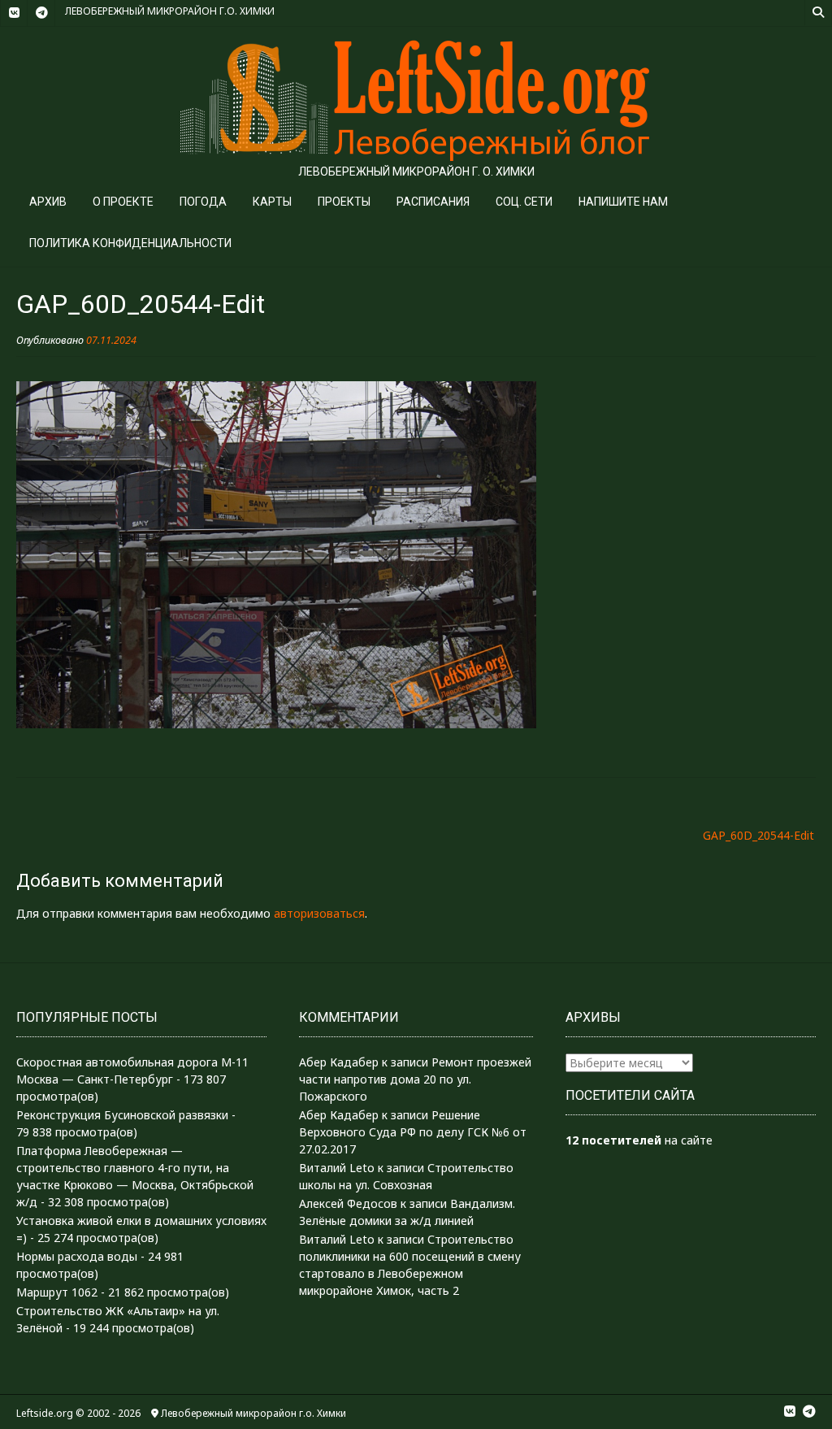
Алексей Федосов (348, 1203)
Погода (203, 201)
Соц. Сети (524, 201)
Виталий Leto (337, 1167)
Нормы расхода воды (76, 1256)
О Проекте (123, 201)
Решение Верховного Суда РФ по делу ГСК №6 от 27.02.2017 (412, 1132)
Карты (272, 201)
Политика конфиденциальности (130, 243)
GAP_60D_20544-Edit (758, 835)
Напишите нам (623, 201)
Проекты (344, 201)
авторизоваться (319, 913)
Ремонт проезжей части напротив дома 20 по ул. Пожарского (415, 1079)
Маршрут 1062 (57, 1292)
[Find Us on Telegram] (41, 13)
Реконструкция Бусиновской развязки (122, 1115)
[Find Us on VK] (14, 13)
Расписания (433, 201)
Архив (48, 201)
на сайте (639, 1140)
